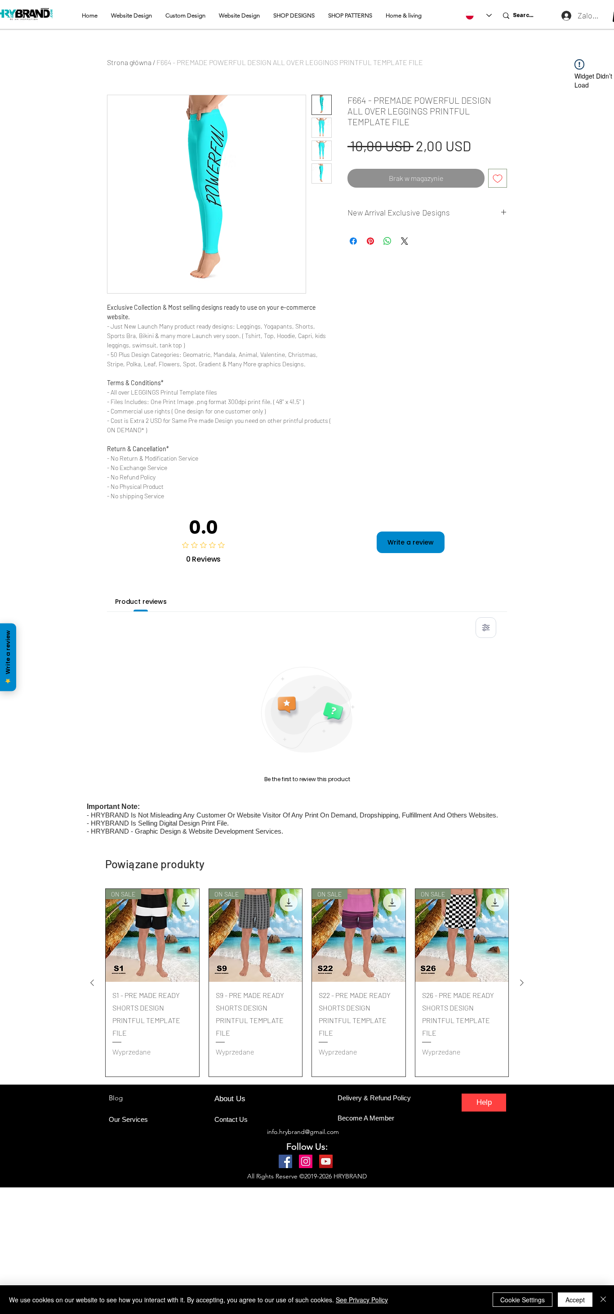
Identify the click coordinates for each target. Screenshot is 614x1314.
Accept (575, 1299)
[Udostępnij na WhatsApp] (387, 241)
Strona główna (129, 62)
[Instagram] (305, 1161)
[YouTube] (326, 1161)
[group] (307, 982)
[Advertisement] (269, 1250)
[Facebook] (285, 1161)
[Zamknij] (603, 1299)
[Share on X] (404, 241)
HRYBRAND (350, 1176)
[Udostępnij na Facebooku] (353, 241)
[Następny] (521, 982)
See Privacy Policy (362, 1299)
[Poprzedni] (92, 982)
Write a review (410, 542)
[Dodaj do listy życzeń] (497, 178)
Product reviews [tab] (141, 601)
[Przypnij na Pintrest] (370, 241)
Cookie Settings (522, 1299)
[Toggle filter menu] (486, 627)
